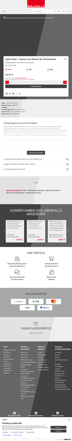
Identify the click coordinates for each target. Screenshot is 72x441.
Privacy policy (18, 435)
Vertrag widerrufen (43, 370)
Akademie (6, 373)
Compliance (24, 357)
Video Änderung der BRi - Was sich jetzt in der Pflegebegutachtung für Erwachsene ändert (57, 236)
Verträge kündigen (43, 367)
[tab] (36, 183)
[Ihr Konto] (64, 11)
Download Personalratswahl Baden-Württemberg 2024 (14, 236)
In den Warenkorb (36, 86)
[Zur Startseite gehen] (36, 4)
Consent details (6, 435)
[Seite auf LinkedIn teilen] (10, 93)
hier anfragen (31, 79)
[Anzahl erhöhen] (65, 82)
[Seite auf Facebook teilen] (6, 93)
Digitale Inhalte (42, 365)
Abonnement (41, 362)
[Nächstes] (68, 231)
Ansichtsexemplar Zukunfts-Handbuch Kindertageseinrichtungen (62, 387)
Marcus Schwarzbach (10, 65)
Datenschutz (24, 355)
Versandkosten (42, 360)
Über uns (57, 355)
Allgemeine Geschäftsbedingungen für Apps (28, 392)
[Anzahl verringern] (7, 82)
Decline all (58, 431)
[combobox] (42, 11)
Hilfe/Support (42, 355)
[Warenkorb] (68, 11)
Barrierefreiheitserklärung (28, 362)
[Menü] (4, 11)
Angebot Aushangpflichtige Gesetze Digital (60, 380)
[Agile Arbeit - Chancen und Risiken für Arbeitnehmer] (36, 36)
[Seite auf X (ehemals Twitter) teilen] (13, 93)
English (4, 419)
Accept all (58, 427)
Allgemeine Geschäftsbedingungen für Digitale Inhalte (28, 378)
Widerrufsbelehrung (27, 360)
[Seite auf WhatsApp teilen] (16, 93)
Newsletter (58, 352)
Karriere (57, 357)
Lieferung (40, 357)
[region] (36, 36)
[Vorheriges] (4, 231)
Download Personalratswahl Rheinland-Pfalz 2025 (35, 236)
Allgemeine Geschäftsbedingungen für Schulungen (28, 385)
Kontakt (40, 352)
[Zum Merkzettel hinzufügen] (65, 59)
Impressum (24, 352)
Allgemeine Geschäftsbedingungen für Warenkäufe (28, 371)
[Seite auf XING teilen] (20, 93)
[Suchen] (55, 11)
